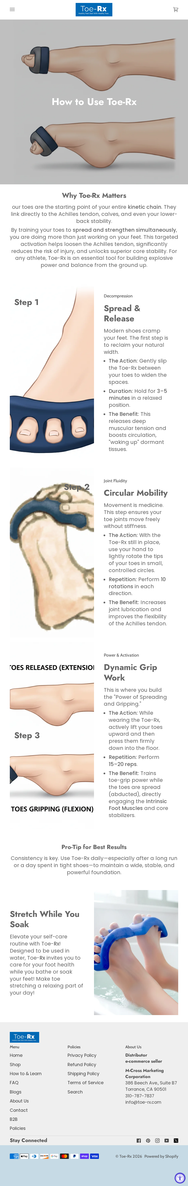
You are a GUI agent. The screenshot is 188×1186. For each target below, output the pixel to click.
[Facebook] (139, 1140)
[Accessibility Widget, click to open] (180, 1178)
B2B (14, 1119)
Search (75, 1092)
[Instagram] (157, 1140)
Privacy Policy (82, 1055)
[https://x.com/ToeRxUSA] (176, 1140)
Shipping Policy (83, 1074)
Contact (19, 1110)
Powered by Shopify (161, 1156)
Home (16, 1055)
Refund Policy (82, 1065)
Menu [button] (14, 1046)
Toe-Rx (125, 1156)
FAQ (14, 1083)
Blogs (16, 1092)
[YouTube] (166, 1140)
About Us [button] (133, 1046)
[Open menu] (17, 9)
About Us (19, 1101)
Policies (18, 1128)
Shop (15, 1065)
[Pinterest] (148, 1140)
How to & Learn (26, 1074)
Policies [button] (74, 1046)
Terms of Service (86, 1083)
